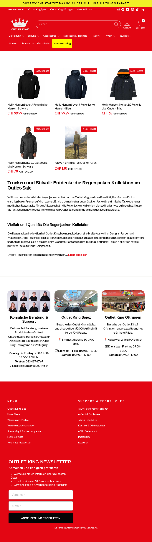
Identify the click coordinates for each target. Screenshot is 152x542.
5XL (13, 98)
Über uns (26, 43)
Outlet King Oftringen (61, 9)
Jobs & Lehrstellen (87, 419)
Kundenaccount (15, 9)
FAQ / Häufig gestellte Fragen (93, 408)
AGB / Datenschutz (88, 431)
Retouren (83, 442)
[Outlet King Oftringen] (123, 301)
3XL (60, 98)
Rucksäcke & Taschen (75, 35)
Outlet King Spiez (37, 9)
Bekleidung (15, 35)
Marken (13, 43)
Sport (96, 35)
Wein (109, 35)
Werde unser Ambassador (20, 425)
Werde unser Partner (18, 419)
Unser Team (13, 414)
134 (107, 98)
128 (112, 98)
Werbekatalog (62, 43)
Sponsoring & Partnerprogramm (24, 431)
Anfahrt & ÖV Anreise (89, 414)
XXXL (18, 98)
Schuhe (32, 35)
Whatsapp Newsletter (19, 442)
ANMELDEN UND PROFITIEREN (40, 518)
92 (116, 98)
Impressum (84, 436)
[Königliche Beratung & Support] (28, 301)
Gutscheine (43, 43)
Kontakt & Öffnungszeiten (91, 425)
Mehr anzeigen (77, 254)
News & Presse (84, 9)
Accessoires (50, 35)
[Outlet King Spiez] (76, 301)
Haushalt (124, 35)
